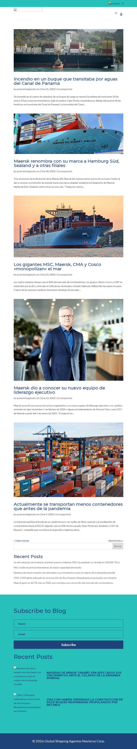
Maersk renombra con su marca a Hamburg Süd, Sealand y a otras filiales (66, 163)
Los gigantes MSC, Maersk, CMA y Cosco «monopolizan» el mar (57, 266)
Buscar (117, 546)
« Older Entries (21, 540)
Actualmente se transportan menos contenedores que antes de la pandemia (68, 506)
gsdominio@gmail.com (28, 89)
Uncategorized (64, 89)
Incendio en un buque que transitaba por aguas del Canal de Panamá (65, 81)
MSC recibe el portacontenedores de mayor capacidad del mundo (47, 567)
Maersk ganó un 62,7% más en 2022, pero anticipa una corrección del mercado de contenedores (63, 582)
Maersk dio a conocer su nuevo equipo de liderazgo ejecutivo (59, 390)
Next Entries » (116, 540)
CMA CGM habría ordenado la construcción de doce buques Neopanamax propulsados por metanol (65, 577)
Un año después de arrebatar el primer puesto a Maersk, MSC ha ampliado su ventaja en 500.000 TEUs (67, 562)
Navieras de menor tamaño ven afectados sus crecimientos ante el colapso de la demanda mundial (64, 572)
